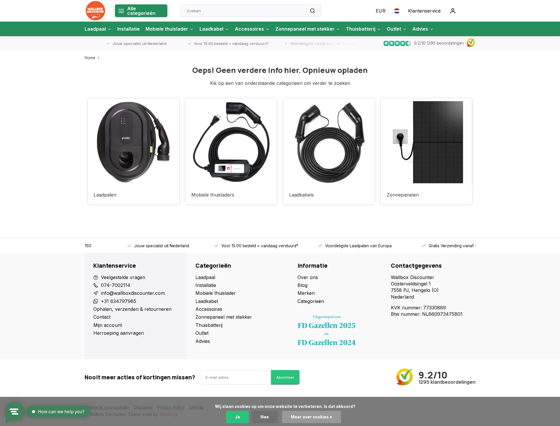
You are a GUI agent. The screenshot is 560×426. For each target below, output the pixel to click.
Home (90, 57)
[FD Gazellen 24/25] (340, 332)
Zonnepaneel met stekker (305, 29)
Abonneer (285, 377)
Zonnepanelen (403, 195)
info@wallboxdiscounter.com (133, 293)
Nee (264, 417)
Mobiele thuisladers (212, 195)
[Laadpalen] (133, 142)
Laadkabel (211, 29)
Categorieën (311, 301)
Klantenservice (424, 11)
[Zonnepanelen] (426, 142)
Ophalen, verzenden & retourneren (132, 309)
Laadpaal (95, 29)
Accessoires (249, 29)
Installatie (128, 29)
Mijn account (107, 325)
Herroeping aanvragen (118, 333)
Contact (102, 317)
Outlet (394, 29)
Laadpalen (105, 195)
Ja (237, 417)
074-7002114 (115, 285)
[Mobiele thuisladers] (231, 142)
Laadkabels (301, 195)
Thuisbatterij (360, 29)
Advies (420, 29)
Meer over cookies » (311, 417)
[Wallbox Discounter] (95, 11)
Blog (302, 285)
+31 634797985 (118, 301)
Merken (306, 293)
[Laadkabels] (328, 142)
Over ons (308, 277)
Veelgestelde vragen (123, 277)
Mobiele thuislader (167, 29)
